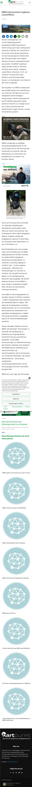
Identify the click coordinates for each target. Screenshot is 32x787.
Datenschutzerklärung (17, 406)
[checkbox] (4, 784)
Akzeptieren (16, 394)
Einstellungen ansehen (16, 403)
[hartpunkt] (16, 2)
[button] (29, 378)
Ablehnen (16, 399)
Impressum (27, 406)
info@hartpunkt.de (12, 762)
